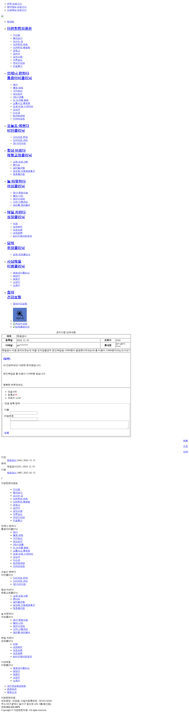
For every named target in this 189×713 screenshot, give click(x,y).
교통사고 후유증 (21, 103)
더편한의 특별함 (21, 47)
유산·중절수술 (20, 192)
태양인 (16, 276)
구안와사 (17, 91)
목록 (185, 441)
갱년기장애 (19, 199)
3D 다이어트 (19, 143)
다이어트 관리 (20, 140)
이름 (6, 409)
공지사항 (17, 57)
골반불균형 (19, 168)
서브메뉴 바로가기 (17, 10)
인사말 (16, 35)
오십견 (16, 109)
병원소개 (12, 692)
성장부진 (17, 226)
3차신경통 (18, 97)
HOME (10, 21)
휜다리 (16, 165)
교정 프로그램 (20, 162)
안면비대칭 (19, 119)
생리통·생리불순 (21, 205)
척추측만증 (19, 174)
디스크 (16, 112)
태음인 (16, 279)
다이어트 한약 (20, 137)
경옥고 (16, 50)
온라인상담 (19, 63)
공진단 (16, 53)
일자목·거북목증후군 (24, 171)
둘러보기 (17, 38)
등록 (6, 433)
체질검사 (12, 460)
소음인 (16, 285)
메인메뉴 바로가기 (17, 7)
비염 (15, 223)
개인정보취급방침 (16, 686)
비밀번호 (9, 416)
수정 (185, 446)
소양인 (16, 282)
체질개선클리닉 (21, 273)
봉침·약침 (18, 87)
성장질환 (17, 233)
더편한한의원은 (19, 28)
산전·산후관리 (20, 202)
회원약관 (12, 689)
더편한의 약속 (20, 44)
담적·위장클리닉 (21, 254)
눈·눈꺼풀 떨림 (20, 100)
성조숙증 (17, 230)
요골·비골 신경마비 (23, 106)
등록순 (12, 395)
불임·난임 (18, 196)
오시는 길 (18, 41)
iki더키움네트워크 (22, 236)
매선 (15, 84)
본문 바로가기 (14, 4)
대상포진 (17, 94)
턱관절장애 (19, 115)
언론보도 (17, 60)
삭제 (185, 451)
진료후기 (17, 66)
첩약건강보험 (20, 303)
